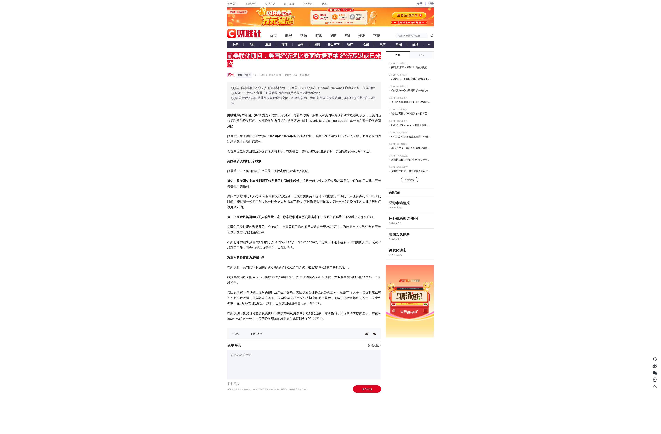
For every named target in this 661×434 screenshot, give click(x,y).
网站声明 (251, 3)
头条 (235, 44)
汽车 (383, 44)
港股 (268, 44)
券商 (317, 44)
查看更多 (410, 179)
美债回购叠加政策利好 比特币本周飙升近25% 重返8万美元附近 (410, 101)
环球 (284, 44)
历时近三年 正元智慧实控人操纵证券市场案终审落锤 (410, 171)
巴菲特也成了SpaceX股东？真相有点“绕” (410, 124)
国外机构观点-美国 (403, 218)
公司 (301, 44)
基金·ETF (334, 44)
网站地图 (308, 3)
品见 (415, 44)
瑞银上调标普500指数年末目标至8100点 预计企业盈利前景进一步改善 (410, 113)
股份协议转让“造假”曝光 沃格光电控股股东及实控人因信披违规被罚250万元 (410, 159)
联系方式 (270, 3)
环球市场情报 (244, 75)
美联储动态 (397, 250)
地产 (350, 44)
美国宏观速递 (399, 234)
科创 (399, 44)
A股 (251, 44)
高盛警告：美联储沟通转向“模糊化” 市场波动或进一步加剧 (410, 78)
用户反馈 (289, 3)
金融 (366, 44)
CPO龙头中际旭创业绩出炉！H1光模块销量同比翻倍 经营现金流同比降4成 (410, 136)
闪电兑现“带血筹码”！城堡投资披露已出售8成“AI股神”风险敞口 (410, 67)
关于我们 (232, 3)
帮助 (324, 3)
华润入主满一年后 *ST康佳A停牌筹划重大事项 (410, 148)
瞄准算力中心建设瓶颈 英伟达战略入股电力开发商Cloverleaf (410, 90)
